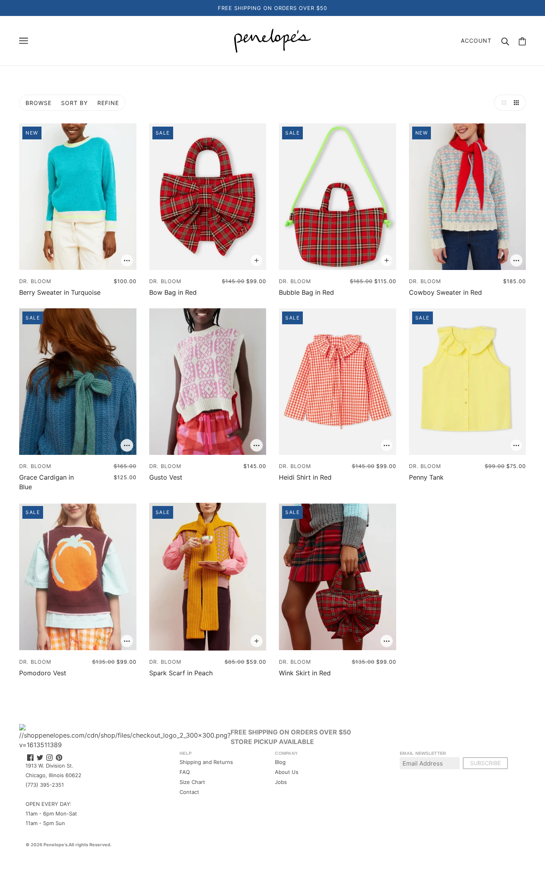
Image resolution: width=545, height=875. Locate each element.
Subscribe (485, 763)
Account (476, 40)
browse (38, 102)
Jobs (281, 782)
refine (108, 102)
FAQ (185, 772)
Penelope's (55, 844)
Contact (189, 792)
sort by (74, 102)
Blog (280, 762)
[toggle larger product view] (502, 103)
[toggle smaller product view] (518, 103)
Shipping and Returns (206, 762)
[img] (30, 757)
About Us (286, 772)
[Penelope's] (272, 40)
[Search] (505, 41)
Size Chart (192, 782)
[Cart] (522, 41)
